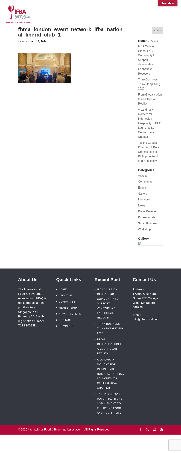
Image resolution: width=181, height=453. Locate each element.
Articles (142, 175)
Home (23, 9)
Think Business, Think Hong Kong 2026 (149, 84)
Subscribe (90, 17)
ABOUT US (66, 295)
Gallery (142, 193)
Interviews (144, 199)
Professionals (146, 217)
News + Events (125, 9)
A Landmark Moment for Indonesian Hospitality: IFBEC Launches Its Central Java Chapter (149, 123)
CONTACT (65, 320)
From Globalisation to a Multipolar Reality (150, 99)
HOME (63, 289)
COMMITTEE (67, 301)
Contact (155, 9)
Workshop (144, 229)
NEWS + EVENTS (70, 313)
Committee (67, 9)
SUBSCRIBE (66, 326)
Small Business (148, 223)
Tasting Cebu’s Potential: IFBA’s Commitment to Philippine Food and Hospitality (148, 151)
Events (142, 187)
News (141, 205)
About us (43, 9)
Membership (93, 9)
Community (145, 181)
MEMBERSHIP (68, 307)
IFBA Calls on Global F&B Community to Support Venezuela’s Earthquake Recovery (146, 60)
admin (25, 41)
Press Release (147, 211)
